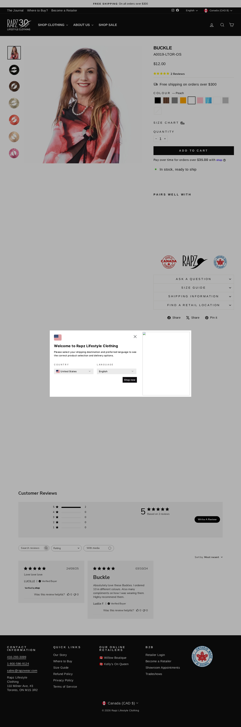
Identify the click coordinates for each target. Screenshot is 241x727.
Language (105, 364)
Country (61, 364)
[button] (135, 337)
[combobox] (66, 371)
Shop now (129, 379)
